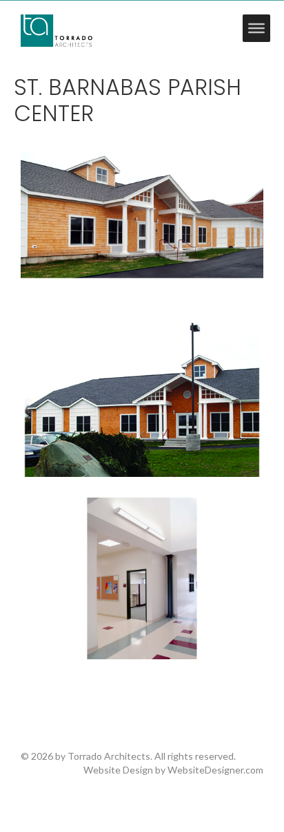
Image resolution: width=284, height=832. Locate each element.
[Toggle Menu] (256, 28)
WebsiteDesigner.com (215, 770)
